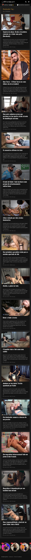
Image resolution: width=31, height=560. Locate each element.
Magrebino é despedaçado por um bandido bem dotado (14, 489)
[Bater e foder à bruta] (15, 307)
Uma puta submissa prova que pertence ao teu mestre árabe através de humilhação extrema (15, 116)
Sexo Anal (8, 98)
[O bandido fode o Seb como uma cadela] (15, 339)
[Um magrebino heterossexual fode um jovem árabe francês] (15, 442)
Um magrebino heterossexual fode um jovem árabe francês (15, 455)
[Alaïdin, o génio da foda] (15, 276)
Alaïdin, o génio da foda (10, 286)
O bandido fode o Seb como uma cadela (13, 350)
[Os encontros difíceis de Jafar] (15, 140)
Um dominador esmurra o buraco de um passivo (14, 418)
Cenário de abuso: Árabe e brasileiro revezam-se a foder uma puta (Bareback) (15, 34)
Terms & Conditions (18, 556)
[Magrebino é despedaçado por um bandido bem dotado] (15, 478)
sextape (5, 52)
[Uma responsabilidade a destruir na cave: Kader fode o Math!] (15, 512)
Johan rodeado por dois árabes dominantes (13, 219)
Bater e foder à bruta (10, 318)
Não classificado (9, 434)
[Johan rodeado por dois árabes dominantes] (15, 208)
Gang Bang (8, 16)
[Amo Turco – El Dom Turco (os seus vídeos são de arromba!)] (15, 65)
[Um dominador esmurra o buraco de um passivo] (15, 407)
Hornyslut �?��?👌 (8, 4)
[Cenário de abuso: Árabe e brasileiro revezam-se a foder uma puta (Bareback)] (15, 22)
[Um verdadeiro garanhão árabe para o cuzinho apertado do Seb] (15, 242)
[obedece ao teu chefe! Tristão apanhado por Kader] (15, 373)
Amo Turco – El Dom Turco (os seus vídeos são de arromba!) (14, 83)
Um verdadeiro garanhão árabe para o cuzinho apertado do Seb (15, 253)
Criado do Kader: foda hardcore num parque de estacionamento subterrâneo (15, 184)
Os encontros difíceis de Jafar (13, 150)
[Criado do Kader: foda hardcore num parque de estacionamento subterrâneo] (15, 172)
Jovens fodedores (9, 401)
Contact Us (11, 556)
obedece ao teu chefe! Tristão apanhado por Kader (12, 384)
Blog (4, 11)
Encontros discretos (24, 4)
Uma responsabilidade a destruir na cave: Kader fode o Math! (14, 523)
